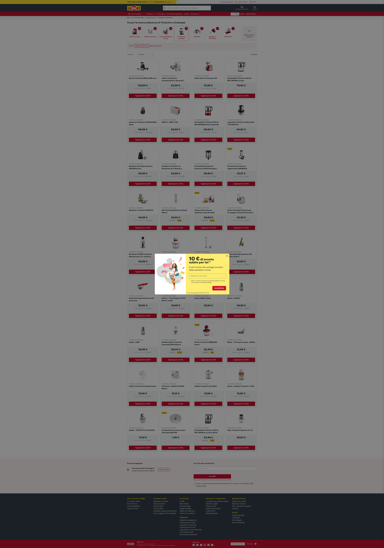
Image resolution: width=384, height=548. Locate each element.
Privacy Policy (207, 282)
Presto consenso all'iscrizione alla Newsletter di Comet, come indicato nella (208, 281)
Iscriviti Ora (219, 288)
